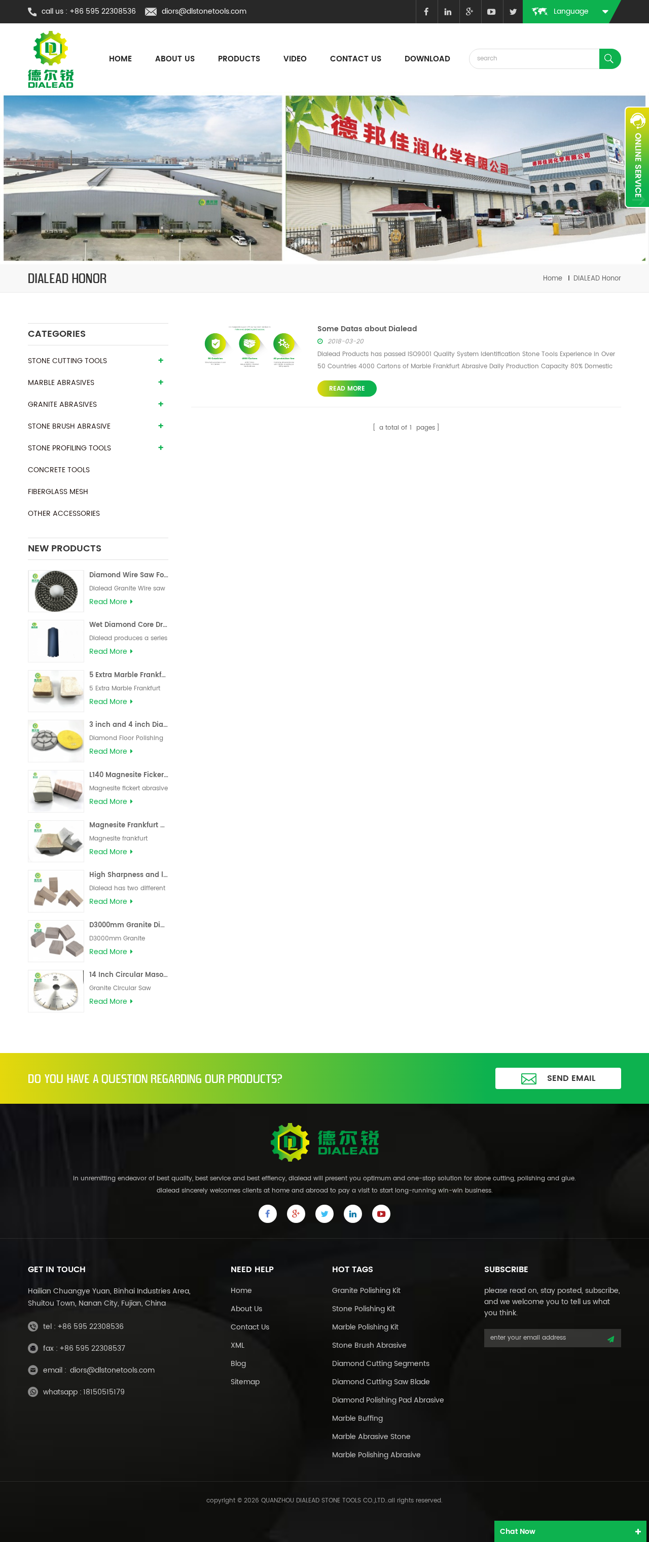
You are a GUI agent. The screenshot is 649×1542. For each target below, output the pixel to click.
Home (241, 1290)
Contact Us (250, 1327)
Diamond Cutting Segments (380, 1364)
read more (108, 602)
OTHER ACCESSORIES (64, 513)
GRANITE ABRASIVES (62, 404)
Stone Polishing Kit (363, 1309)
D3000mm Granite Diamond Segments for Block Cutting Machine (128, 925)
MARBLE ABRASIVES (61, 383)
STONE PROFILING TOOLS (69, 448)
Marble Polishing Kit (365, 1327)
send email (571, 1078)
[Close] (637, 213)
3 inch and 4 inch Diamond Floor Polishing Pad (128, 725)
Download (427, 59)
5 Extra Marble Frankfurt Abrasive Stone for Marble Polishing (128, 675)
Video (295, 59)
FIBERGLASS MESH (58, 492)
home (120, 59)
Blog (238, 1364)
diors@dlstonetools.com (204, 11)
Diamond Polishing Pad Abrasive (388, 1400)
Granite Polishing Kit (366, 1290)
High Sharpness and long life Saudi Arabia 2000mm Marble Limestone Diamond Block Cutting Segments (128, 875)
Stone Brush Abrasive (369, 1345)
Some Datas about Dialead (367, 329)
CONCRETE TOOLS (59, 470)
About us (175, 59)
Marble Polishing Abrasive (376, 1455)
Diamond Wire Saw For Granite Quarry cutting (128, 575)
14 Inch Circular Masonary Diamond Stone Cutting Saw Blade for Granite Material (128, 975)
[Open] (637, 157)
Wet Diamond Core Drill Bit (128, 625)
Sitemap (245, 1382)
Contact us (355, 59)
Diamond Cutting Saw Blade (381, 1382)
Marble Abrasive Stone (371, 1437)
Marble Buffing (357, 1418)
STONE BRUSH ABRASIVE (69, 426)
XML (237, 1345)
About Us (246, 1309)
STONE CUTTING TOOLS (67, 361)
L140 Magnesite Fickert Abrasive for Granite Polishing (128, 775)
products (239, 59)
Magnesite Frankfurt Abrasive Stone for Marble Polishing (128, 825)
